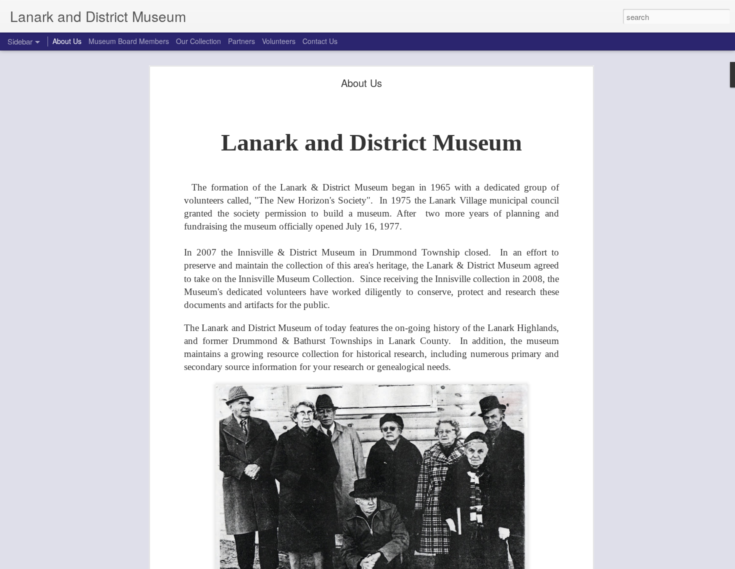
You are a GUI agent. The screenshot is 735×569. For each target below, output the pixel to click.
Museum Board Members (128, 41)
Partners (241, 41)
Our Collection (198, 41)
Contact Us (320, 41)
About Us (361, 83)
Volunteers (279, 41)
